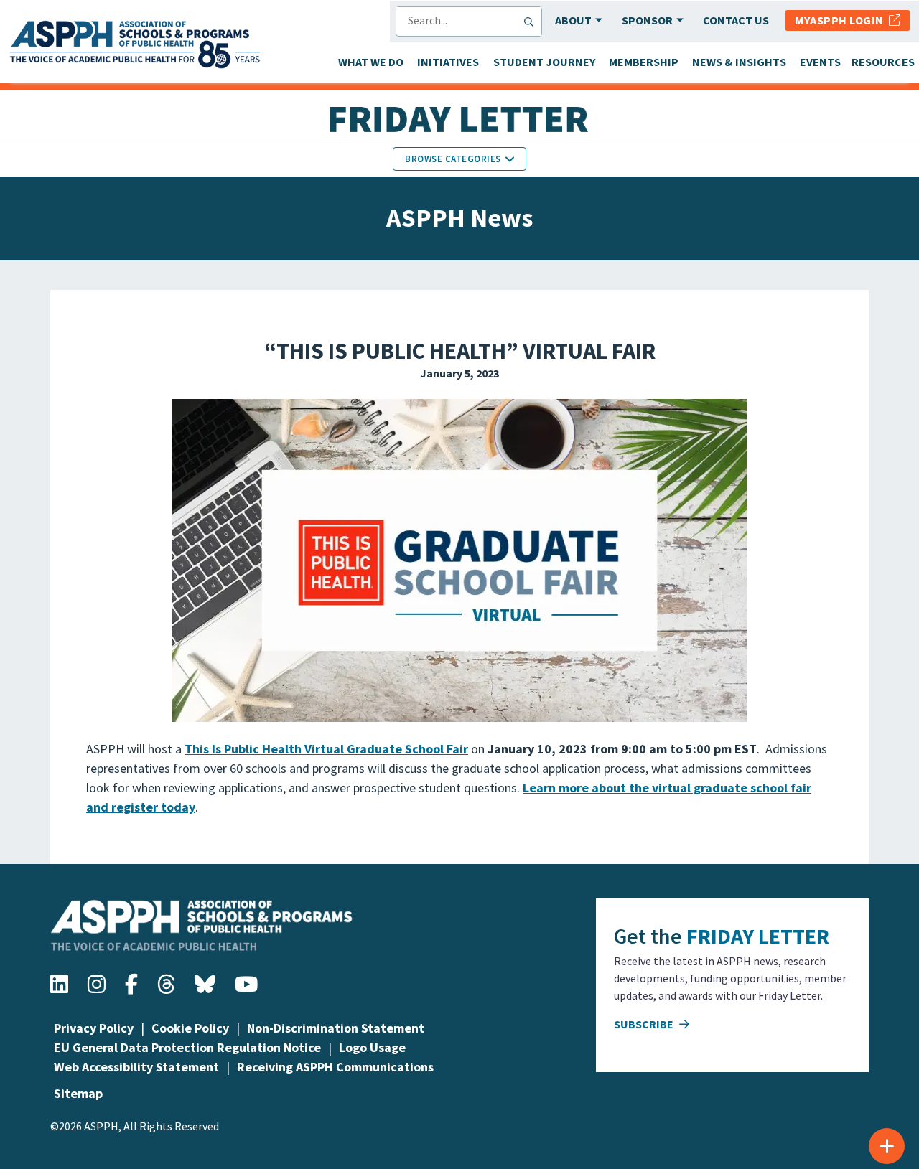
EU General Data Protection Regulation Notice (187, 1047)
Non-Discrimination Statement (335, 1028)
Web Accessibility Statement (136, 1066)
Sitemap (78, 1093)
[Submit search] (532, 21)
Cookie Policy (190, 1028)
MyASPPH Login (842, 20)
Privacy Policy (94, 1028)
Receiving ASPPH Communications (335, 1066)
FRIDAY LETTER (757, 935)
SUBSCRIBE (645, 1024)
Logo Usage (372, 1047)
